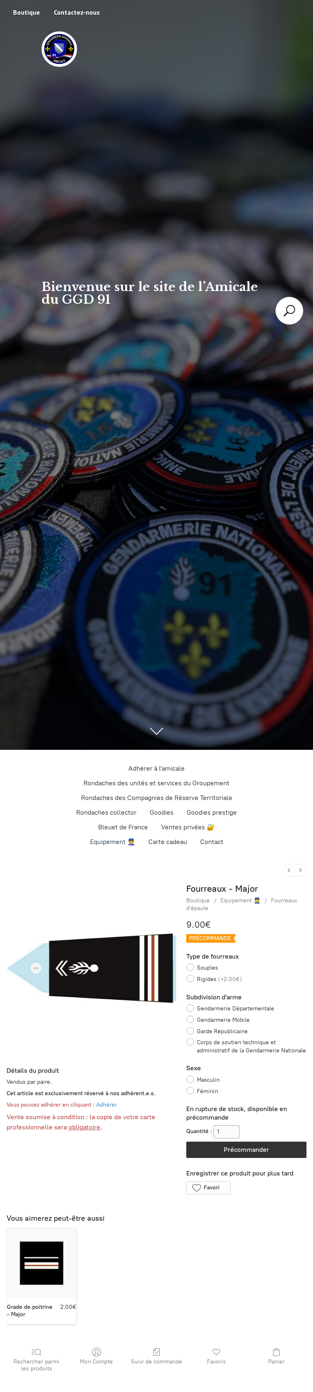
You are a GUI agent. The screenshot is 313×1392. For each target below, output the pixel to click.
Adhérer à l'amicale (156, 768)
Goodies (162, 812)
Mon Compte (96, 1361)
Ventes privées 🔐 (188, 827)
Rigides (219, 979)
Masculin (208, 1079)
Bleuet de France (123, 827)
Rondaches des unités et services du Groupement (156, 783)
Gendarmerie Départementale (235, 1008)
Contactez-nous (77, 12)
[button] (208, 1187)
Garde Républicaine (222, 1031)
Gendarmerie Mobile (223, 1019)
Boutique (26, 12)
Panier (276, 1361)
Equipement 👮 (112, 842)
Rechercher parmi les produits (36, 1365)
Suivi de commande (156, 1361)
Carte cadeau (167, 842)
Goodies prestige (212, 812)
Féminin (207, 1091)
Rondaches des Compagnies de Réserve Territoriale (156, 798)
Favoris (216, 1361)
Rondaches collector (106, 812)
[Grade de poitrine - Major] (41, 1263)
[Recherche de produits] (289, 310)
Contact (211, 842)
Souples (207, 967)
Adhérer (106, 1104)
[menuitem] (289, 870)
